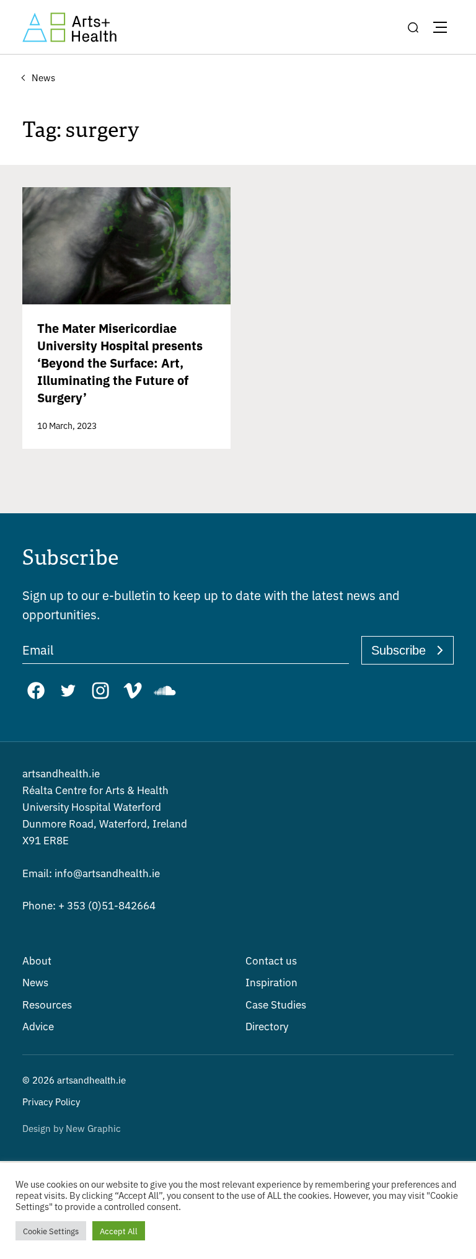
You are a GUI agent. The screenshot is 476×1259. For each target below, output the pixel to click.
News (35, 981)
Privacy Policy (51, 1101)
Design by (71, 1127)
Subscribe (398, 650)
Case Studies (275, 1004)
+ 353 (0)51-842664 (89, 904)
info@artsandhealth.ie (91, 872)
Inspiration (271, 981)
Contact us (271, 960)
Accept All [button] (119, 1231)
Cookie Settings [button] (51, 1231)
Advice (38, 1025)
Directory (266, 1025)
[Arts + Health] (69, 27)
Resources (47, 1004)
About (36, 960)
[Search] (412, 27)
